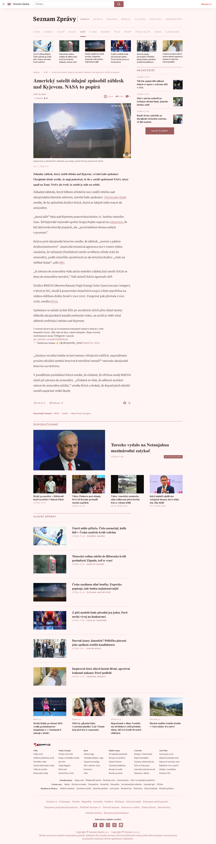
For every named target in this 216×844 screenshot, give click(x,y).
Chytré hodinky (151, 788)
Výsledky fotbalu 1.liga (93, 758)
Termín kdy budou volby (43, 765)
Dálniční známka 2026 (169, 758)
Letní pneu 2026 (166, 754)
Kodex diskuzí (149, 807)
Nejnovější (146, 70)
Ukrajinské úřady (115, 197)
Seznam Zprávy (96, 676)
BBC (62, 263)
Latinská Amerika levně (144, 769)
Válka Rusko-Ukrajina (81, 413)
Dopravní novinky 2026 (169, 761)
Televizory (137, 788)
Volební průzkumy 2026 (43, 758)
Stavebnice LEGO (83, 788)
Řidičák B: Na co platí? (169, 765)
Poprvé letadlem (141, 758)
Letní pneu (114, 788)
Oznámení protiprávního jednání (61, 807)
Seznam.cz (206, 4)
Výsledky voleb (39, 761)
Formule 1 (88, 769)
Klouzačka (114, 784)
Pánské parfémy (166, 788)
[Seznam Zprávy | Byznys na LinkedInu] (121, 825)
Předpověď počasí (93, 780)
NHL (86, 773)
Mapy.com (79, 780)
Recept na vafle (115, 769)
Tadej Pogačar (64, 765)
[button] (43, 46)
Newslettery (164, 807)
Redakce (109, 802)
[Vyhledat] (119, 4)
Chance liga (89, 754)
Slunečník (104, 784)
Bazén (67, 784)
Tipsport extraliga (91, 761)
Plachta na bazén (79, 784)
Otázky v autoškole (167, 769)
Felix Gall (62, 769)
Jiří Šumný (40, 94)
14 (130, 96)
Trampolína (93, 784)
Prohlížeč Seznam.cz (90, 807)
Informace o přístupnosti (155, 802)
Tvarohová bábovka (117, 765)
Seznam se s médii (130, 807)
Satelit (65, 413)
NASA (54, 301)
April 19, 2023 (91, 343)
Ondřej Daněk (96, 536)
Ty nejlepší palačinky (118, 754)
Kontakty (98, 802)
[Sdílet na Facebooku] (124, 402)
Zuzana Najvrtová (99, 592)
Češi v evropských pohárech (143, 780)
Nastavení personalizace (116, 813)
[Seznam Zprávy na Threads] (114, 825)
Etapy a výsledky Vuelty (68, 758)
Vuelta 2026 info (65, 754)
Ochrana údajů (133, 802)
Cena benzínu (123, 780)
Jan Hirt (61, 761)
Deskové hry (126, 788)
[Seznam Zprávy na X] (101, 825)
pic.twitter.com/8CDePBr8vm (50, 339)
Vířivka (160, 784)
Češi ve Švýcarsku (142, 765)
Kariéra (76, 802)
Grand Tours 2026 (66, 773)
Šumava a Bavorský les (144, 761)
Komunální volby (40, 773)
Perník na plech (116, 773)
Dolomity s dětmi (141, 773)
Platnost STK (164, 773)
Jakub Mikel (94, 648)
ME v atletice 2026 (92, 765)
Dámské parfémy (100, 788)
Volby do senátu (40, 769)
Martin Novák (95, 564)
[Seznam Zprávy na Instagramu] (108, 825)
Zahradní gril (149, 784)
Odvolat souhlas (94, 813)
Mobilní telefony (67, 788)
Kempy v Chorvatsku (143, 754)
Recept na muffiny (117, 758)
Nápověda (86, 802)
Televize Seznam (110, 807)
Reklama (119, 802)
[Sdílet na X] (129, 402)
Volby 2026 (38, 754)
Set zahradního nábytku (131, 784)
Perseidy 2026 (109, 780)
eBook (110, 96)
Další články (159, 131)
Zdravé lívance (115, 761)
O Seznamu (64, 802)
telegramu (116, 222)
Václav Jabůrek (97, 620)
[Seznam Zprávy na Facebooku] (95, 825)
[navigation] (3, 4)
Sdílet (121, 96)
